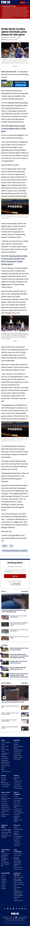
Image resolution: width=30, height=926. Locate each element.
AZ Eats (16, 796)
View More (24, 591)
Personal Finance (5, 784)
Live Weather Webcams (4, 856)
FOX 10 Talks (17, 802)
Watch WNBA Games (17, 898)
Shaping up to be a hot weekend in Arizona (9, 727)
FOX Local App (5, 862)
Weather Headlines (18, 746)
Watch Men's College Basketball (18, 891)
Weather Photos (18, 755)
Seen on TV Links (5, 766)
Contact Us (16, 831)
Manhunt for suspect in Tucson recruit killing (19, 637)
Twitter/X (3, 883)
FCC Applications (18, 836)
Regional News (4, 826)
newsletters (25, 908)
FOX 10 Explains (5, 749)
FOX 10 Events (17, 855)
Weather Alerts (17, 752)
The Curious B (17, 800)
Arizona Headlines (5, 742)
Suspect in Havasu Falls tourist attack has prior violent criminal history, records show (19, 675)
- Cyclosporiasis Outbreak (5, 754)
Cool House (4, 801)
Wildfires (16, 748)
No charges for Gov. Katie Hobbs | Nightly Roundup (18, 616)
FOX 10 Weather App (5, 864)
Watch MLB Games (18, 882)
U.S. (11, 546)
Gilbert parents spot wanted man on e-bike (10, 706)
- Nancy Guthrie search (5, 811)
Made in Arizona (5, 807)
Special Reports (5, 814)
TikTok (3, 877)
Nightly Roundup (5, 762)
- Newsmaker (17, 784)
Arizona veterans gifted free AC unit (13, 702)
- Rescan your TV (18, 844)
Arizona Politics (17, 783)
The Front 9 (17, 804)
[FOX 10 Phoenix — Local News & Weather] (5, 2)
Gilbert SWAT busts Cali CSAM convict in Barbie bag (19, 630)
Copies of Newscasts (16, 833)
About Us (17, 825)
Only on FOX (5, 792)
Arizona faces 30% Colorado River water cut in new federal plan (14, 611)
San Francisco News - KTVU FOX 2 (6, 833)
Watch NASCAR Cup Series (19, 884)
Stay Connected (17, 850)
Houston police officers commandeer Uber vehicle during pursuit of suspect (19, 624)
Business (3, 777)
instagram (10, 908)
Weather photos (18, 869)
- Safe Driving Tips (5, 771)
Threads (3, 884)
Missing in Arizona (5, 809)
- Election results (18, 781)
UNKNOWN (17, 814)
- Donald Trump (18, 788)
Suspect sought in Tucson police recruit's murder (9, 720)
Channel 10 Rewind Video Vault (6, 799)
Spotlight (3, 816)
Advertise (16, 827)
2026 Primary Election (17, 778)
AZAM (2, 744)
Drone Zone (4, 803)
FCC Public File (17, 838)
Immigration (4, 756)
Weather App (17, 753)
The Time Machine (18, 813)
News (3, 740)
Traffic (2, 769)
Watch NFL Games (18, 877)
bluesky (19, 908)
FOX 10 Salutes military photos (17, 861)
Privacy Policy (16, 583)
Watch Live (22, 2)
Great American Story (18, 806)
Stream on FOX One (17, 874)
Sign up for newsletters (17, 858)
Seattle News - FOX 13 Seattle (6, 836)
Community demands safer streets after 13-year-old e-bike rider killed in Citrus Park (19, 656)
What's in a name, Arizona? (18, 820)
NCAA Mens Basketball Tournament (14, 551)
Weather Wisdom (18, 757)
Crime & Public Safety (5, 747)
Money (3, 775)
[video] (15, 693)
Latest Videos (6, 683)
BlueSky (3, 886)
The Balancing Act (18, 798)
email (22, 908)
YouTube (3, 875)
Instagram (3, 879)
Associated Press (13, 37)
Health (2, 751)
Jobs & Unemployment (5, 782)
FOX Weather (17, 759)
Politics (16, 775)
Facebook (3, 881)
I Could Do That (18, 809)
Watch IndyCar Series (17, 888)
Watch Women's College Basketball (18, 894)
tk (16, 908)
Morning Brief (4, 760)
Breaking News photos (17, 864)
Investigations (4, 805)
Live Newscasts (5, 853)
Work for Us (17, 845)
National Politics (18, 786)
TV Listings (16, 842)
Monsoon (16, 744)
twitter (7, 908)
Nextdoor (3, 888)
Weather (17, 740)
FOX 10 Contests (18, 853)
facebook (5, 908)
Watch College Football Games (18, 879)
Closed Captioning (18, 829)
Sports (19, 37)
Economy (3, 779)
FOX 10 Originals (17, 793)
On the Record (17, 811)
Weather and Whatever (17, 817)
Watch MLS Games (18, 900)
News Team (17, 840)
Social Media (5, 873)
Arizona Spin (4, 794)
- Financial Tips (5, 786)
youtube (13, 908)
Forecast (16, 742)
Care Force (4, 796)
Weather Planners (18, 750)
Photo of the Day (18, 867)
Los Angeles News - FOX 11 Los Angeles (6, 830)
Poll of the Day (5, 764)
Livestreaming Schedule (4, 859)
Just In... (4, 591)
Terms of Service (16, 585)
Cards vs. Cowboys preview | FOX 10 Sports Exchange (10, 713)
